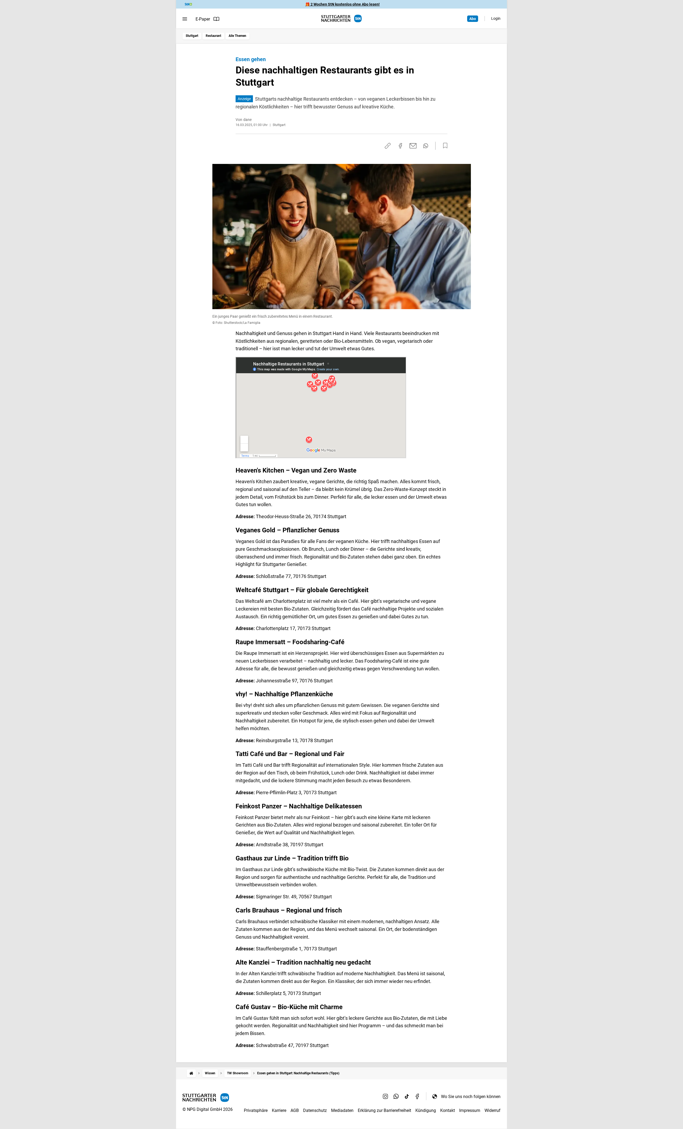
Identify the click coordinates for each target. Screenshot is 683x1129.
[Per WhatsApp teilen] (425, 145)
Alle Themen (237, 36)
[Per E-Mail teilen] (413, 145)
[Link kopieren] (387, 145)
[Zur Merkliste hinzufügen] (443, 145)
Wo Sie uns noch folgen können (471, 1096)
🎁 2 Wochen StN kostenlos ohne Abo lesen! (342, 4)
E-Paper (203, 19)
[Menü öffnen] (184, 19)
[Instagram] (385, 1096)
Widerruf (493, 1110)
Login (496, 18)
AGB (295, 1110)
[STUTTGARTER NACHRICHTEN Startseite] (341, 18)
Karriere (279, 1110)
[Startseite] (191, 1073)
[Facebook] (417, 1096)
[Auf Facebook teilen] (400, 145)
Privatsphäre (256, 1110)
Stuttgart (192, 36)
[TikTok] (407, 1096)
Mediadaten (342, 1110)
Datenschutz (315, 1110)
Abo (472, 19)
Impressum (469, 1110)
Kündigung (425, 1110)
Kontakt (447, 1110)
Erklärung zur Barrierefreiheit (384, 1110)
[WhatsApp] (396, 1096)
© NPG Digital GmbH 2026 (207, 1109)
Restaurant (213, 36)
